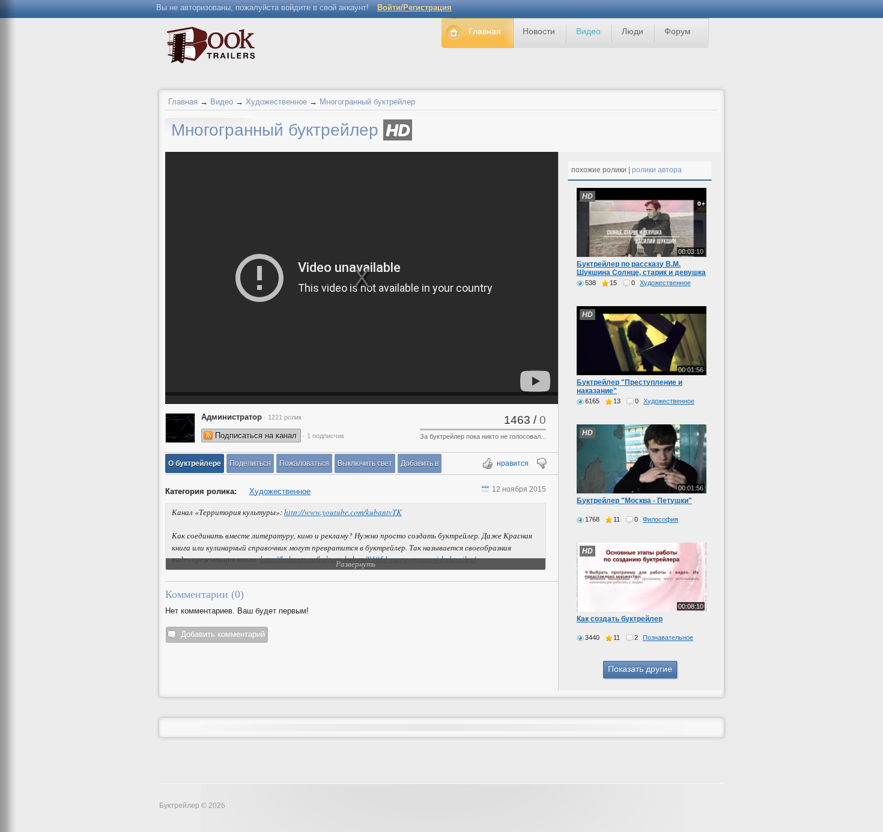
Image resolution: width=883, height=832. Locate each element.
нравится (513, 463)
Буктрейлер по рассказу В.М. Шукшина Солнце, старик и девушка (641, 268)
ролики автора (657, 170)
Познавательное (668, 637)
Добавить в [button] (419, 463)
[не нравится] (541, 464)
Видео (221, 101)
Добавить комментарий (223, 634)
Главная (183, 101)
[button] (194, 463)
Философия (660, 519)
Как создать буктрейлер (620, 619)
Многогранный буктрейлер (367, 101)
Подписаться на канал (256, 435)
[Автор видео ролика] (180, 428)
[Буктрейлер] (214, 47)
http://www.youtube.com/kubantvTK (343, 512)
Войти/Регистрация (414, 7)
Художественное (276, 101)
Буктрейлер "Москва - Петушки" (634, 500)
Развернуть (355, 563)
